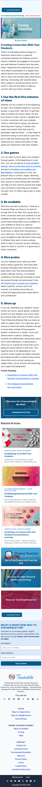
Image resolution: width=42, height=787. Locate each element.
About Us (21, 756)
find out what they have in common (24, 166)
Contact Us (21, 745)
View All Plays (21, 719)
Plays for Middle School (21, 715)
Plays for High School (21, 712)
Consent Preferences (21, 769)
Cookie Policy (21, 766)
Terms (21, 762)
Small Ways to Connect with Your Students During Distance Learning (20, 535)
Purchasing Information (21, 752)
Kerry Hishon (22, 40)
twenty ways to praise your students (21, 283)
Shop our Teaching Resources (21, 599)
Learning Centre (21, 749)
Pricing (21, 732)
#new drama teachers (33, 16)
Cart (28, 777)
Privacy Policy (21, 759)
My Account (17, 777)
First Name (6, 643)
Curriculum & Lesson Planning (12, 16)
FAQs (21, 735)
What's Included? (21, 729)
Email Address (7, 653)
